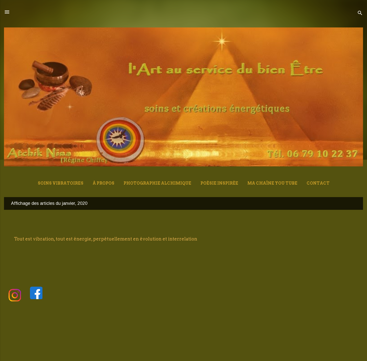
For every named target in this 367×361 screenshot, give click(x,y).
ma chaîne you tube (272, 183)
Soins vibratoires (60, 183)
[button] (350, 225)
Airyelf (199, 348)
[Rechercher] (360, 13)
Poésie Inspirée (219, 183)
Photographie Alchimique (157, 183)
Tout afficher (338, 203)
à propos (103, 183)
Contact (318, 183)
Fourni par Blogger (186, 337)
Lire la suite (338, 253)
